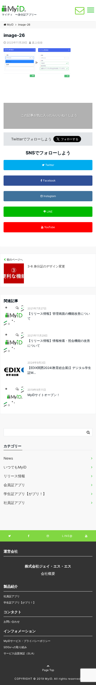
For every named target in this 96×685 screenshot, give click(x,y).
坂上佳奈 (37, 42)
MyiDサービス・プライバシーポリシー (27, 641)
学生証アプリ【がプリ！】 (25, 494)
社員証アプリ (14, 502)
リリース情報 (14, 476)
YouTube (49, 227)
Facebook (49, 180)
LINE (49, 211)
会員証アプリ (14, 485)
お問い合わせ (12, 621)
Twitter (49, 165)
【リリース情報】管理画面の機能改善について (58, 316)
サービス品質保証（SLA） (20, 653)
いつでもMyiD (15, 467)
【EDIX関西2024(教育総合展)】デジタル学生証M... (59, 370)
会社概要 (48, 573)
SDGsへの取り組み (15, 647)
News (8, 458)
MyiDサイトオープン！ (43, 395)
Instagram (50, 196)
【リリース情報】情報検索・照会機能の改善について (58, 343)
